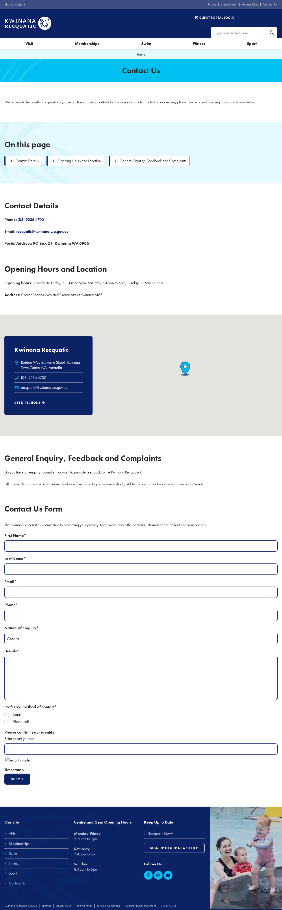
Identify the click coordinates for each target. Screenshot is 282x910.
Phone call (21, 721)
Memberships (87, 43)
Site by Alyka (168, 906)
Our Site (11, 822)
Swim (146, 43)
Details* (11, 650)
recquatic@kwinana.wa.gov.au (44, 387)
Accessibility (250, 4)
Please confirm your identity (29, 732)
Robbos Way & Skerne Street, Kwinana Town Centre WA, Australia (50, 365)
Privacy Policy (64, 906)
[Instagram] (158, 875)
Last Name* (15, 558)
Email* (10, 581)
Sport (252, 43)
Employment (229, 4)
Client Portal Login (216, 18)
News (212, 4)
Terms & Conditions (108, 906)
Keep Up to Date (158, 822)
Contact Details (27, 160)
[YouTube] (168, 875)
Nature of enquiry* (21, 627)
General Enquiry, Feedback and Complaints (153, 160)
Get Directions (27, 403)
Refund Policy (84, 906)
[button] (271, 33)
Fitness (199, 43)
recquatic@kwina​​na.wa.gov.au (42, 231)
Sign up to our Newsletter (174, 848)
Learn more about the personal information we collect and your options (153, 524)
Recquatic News (160, 833)
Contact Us (270, 4)
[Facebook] (148, 875)
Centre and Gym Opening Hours (103, 822)
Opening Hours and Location (79, 160)
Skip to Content (14, 4)
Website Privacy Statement (140, 906)
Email (17, 714)
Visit (29, 43)
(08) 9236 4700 (31, 219)
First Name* (15, 535)
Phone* (11, 604)
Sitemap (46, 906)
